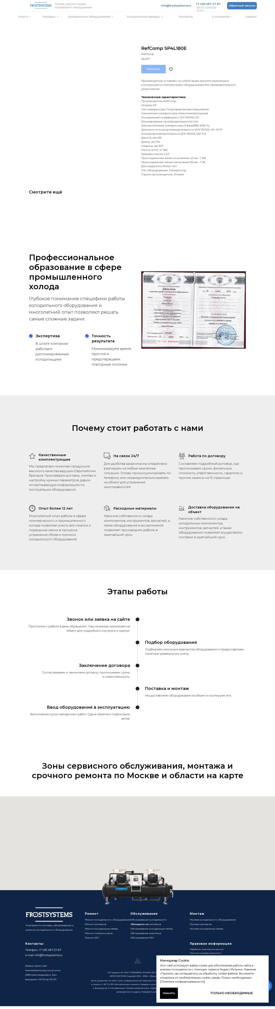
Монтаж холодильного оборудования (213, 919)
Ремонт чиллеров (95, 924)
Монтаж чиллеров (201, 924)
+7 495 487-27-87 (49, 950)
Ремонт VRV (92, 937)
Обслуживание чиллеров (145, 924)
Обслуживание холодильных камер (151, 928)
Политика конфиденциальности (205, 953)
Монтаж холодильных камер (206, 928)
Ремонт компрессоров (99, 933)
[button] (242, 5)
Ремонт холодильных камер (101, 928)
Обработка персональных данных (206, 949)
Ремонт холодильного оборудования (107, 919)
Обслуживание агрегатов (145, 933)
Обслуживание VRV (142, 937)
